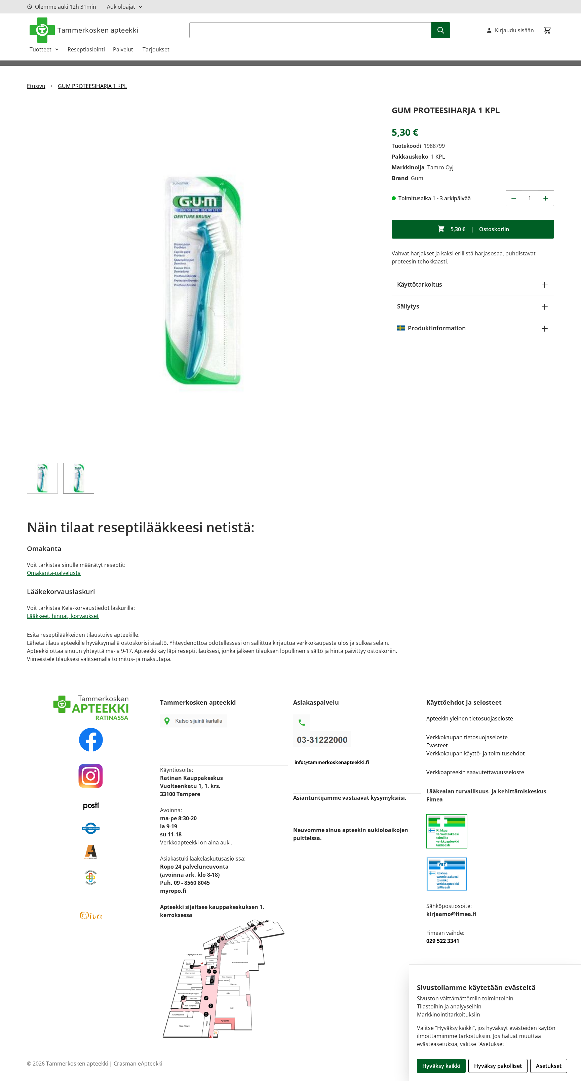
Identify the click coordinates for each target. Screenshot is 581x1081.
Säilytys (408, 306)
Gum (417, 178)
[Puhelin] (357, 739)
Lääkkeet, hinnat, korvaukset (63, 616)
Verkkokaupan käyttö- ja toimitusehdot (476, 753)
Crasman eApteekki (138, 1063)
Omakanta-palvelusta (54, 573)
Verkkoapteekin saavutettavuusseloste (475, 772)
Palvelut (123, 49)
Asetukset (548, 1066)
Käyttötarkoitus (419, 284)
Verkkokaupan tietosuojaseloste (467, 737)
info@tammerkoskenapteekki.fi (332, 762)
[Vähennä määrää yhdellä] (514, 198)
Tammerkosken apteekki (98, 30)
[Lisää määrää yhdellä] (546, 198)
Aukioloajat (121, 6)
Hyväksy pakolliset (498, 1066)
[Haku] (440, 30)
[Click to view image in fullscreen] (202, 279)
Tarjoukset (156, 49)
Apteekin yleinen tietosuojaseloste (469, 718)
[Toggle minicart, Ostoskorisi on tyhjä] (547, 30)
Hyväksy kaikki (441, 1066)
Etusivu (36, 86)
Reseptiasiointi (86, 49)
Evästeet (437, 745)
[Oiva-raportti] (91, 915)
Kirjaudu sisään (514, 30)
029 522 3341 (442, 941)
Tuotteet (40, 49)
